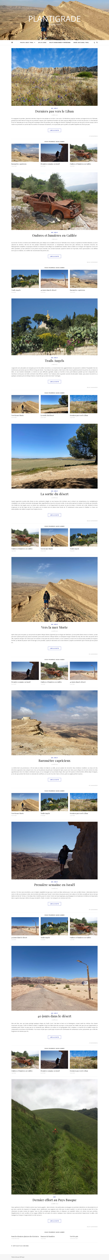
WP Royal (22, 1257)
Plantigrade (54, 19)
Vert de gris (74, 1236)
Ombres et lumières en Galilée (80, 164)
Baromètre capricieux (18, 164)
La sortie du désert (47, 415)
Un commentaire (93, 654)
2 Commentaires (93, 136)
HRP (54, 1197)
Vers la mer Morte (17, 415)
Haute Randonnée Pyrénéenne (60, 42)
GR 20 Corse (42, 42)
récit (56, 108)
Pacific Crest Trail (26, 42)
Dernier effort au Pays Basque (55, 1200)
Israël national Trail (81, 42)
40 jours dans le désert (48, 290)
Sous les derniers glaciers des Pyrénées (25, 1236)
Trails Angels (16, 290)
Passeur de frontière (48, 1236)
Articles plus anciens (21, 1246)
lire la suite (54, 130)
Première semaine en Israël (50, 164)
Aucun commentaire (92, 262)
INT (52, 108)
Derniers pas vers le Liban (54, 111)
